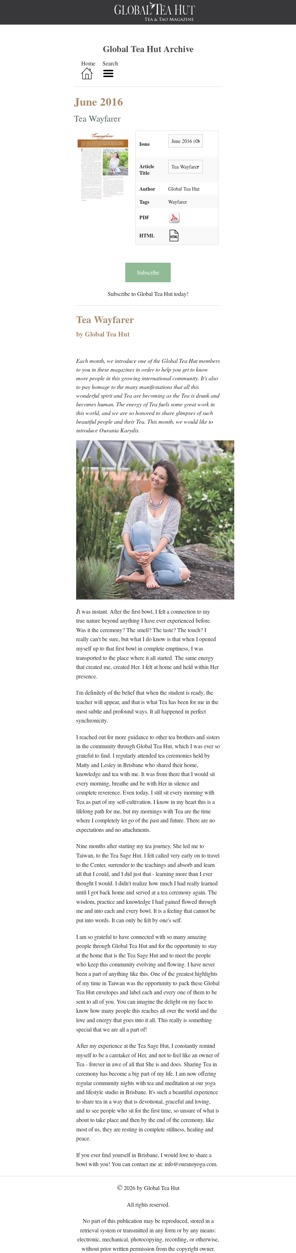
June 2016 (98, 101)
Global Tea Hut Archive (148, 48)
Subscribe (148, 272)
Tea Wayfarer (97, 118)
